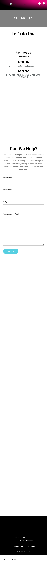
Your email (7, 190)
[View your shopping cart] (42, 5)
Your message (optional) (13, 214)
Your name (7, 178)
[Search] (33, 5)
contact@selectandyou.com (24, 546)
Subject (6, 202)
